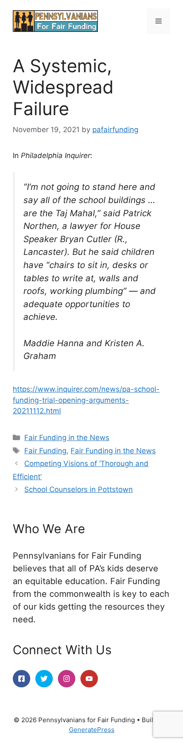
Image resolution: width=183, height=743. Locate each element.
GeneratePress (91, 730)
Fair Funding (45, 450)
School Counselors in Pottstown (78, 489)
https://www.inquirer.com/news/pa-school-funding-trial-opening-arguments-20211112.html (86, 400)
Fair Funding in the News (66, 437)
